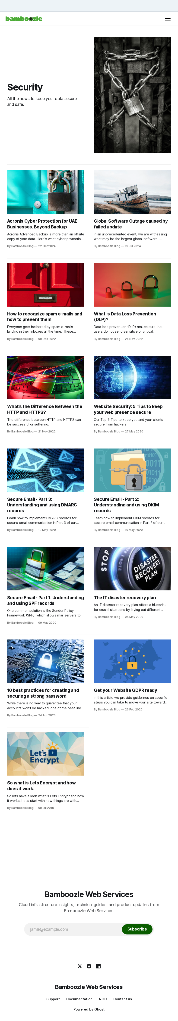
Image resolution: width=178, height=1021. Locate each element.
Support (53, 999)
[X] (79, 966)
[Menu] (167, 18)
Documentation (79, 999)
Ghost (99, 1009)
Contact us (122, 999)
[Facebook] (89, 966)
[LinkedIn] (98, 966)
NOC (103, 999)
